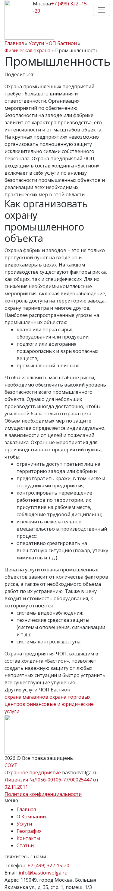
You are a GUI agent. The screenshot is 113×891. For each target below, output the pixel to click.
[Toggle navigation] (101, 10)
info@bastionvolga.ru (43, 872)
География (29, 831)
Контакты (28, 838)
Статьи (25, 845)
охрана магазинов (26, 697)
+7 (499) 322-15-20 (48, 865)
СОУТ (11, 765)
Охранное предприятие (33, 772)
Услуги (24, 823)
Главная (26, 809)
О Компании (31, 816)
